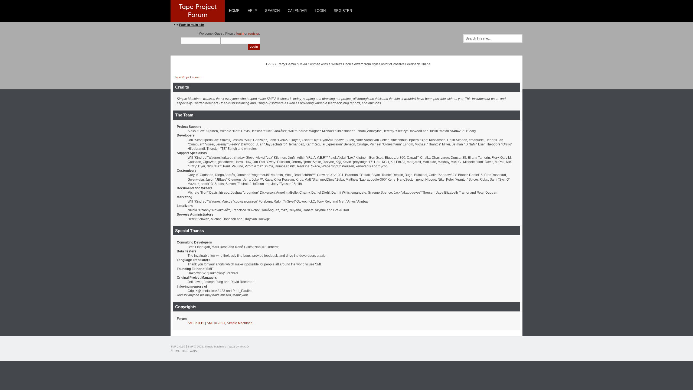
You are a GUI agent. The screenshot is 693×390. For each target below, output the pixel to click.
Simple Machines (239, 323)
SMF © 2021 (216, 323)
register (253, 33)
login (240, 33)
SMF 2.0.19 (196, 323)
